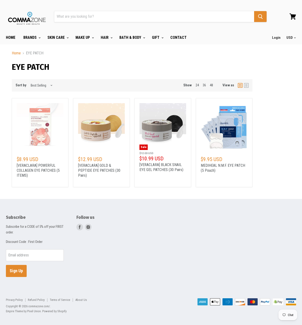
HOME (10, 37)
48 (211, 85)
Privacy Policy (14, 300)
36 (204, 85)
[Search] (260, 16)
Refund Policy (36, 300)
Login (276, 37)
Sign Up (16, 270)
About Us (81, 300)
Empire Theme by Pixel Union (23, 311)
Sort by (21, 85)
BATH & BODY (130, 37)
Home (16, 53)
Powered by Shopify (54, 311)
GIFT (156, 37)
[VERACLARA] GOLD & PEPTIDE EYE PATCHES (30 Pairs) (99, 170)
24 (197, 85)
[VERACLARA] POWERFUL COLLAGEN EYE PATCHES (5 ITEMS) (38, 170)
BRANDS (30, 37)
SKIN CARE (56, 37)
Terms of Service (60, 300)
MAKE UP (83, 37)
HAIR (105, 37)
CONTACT (178, 37)
